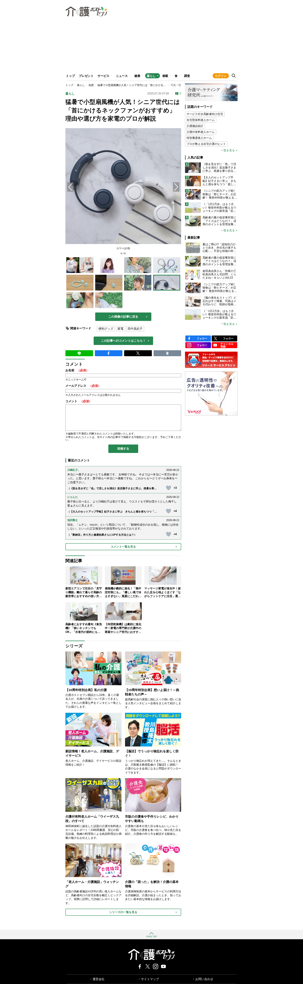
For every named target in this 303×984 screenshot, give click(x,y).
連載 (165, 76)
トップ (70, 76)
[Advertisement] (151, 45)
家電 (120, 328)
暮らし (151, 76)
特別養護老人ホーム (199, 137)
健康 (137, 76)
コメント (78, 401)
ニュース (122, 76)
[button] (176, 187)
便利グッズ (105, 328)
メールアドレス (83, 385)
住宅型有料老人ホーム (201, 120)
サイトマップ (150, 979)
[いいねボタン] (168, 488)
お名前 (77, 370)
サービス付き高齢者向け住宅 (205, 114)
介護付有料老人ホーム (201, 131)
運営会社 (99, 979)
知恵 (91, 85)
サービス (103, 76)
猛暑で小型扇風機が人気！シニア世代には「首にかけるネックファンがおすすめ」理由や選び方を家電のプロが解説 (165, 85)
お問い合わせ (204, 979)
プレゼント (86, 76)
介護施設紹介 (195, 125)
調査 (187, 76)
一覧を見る (228, 150)
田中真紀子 (135, 328)
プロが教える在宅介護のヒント (206, 143)
